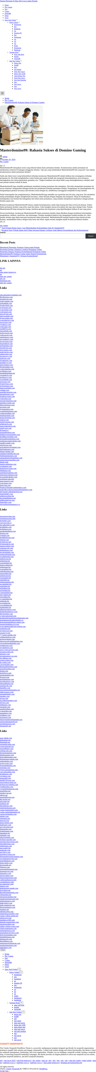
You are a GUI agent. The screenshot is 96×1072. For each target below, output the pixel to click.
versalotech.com (6, 375)
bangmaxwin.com (6, 871)
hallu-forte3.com (6, 903)
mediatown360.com (7, 920)
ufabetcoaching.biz (7, 496)
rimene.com (4, 886)
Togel (6, 18)
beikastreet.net (5, 740)
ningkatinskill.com (7, 675)
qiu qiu (2, 268)
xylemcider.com (6, 711)
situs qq (44, 1061)
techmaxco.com (6, 377)
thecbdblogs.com (6, 941)
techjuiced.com (5, 542)
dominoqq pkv (5, 281)
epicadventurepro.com (8, 401)
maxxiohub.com (6, 331)
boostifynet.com (6, 348)
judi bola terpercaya (24, 1061)
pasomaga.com (5, 717)
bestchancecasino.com (8, 468)
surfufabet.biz (5, 586)
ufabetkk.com (5, 835)
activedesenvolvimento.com (10, 447)
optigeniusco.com (6, 337)
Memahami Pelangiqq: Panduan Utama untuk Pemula (20, 247)
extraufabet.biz (5, 578)
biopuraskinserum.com (8, 878)
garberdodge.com (6, 761)
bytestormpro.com (6, 409)
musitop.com (4, 696)
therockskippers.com (7, 907)
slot (15, 67)
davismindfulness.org (8, 498)
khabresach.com (6, 939)
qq (15, 31)
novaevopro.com (6, 341)
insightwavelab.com (7, 403)
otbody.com (4, 816)
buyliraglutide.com (7, 552)
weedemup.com (6, 466)
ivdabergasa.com (6, 646)
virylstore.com (5, 776)
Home (7, 5)
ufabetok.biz (4, 601)
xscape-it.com (5, 633)
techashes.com (5, 521)
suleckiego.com (5, 948)
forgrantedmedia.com (8, 766)
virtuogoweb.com (6, 548)
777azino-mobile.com (8, 635)
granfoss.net (4, 909)
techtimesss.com (6, 774)
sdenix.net (3, 795)
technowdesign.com (7, 639)
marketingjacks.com (7, 931)
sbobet (16, 56)
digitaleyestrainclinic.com (9, 922)
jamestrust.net (5, 818)
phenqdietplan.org (6, 684)
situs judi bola (19, 54)
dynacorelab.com (6, 318)
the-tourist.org (5, 799)
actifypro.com (5, 358)
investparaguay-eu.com (8, 656)
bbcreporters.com (6, 614)
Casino (7, 11)
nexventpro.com (6, 350)
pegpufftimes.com (6, 749)
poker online (86, 1061)
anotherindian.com (7, 709)
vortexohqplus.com (7, 369)
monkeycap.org (5, 793)
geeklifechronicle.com (8, 392)
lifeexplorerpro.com (7, 405)
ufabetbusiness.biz (6, 571)
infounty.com (5, 654)
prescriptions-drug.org (8, 782)
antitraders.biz (5, 629)
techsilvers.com (5, 673)
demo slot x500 (19, 74)
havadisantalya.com (7, 525)
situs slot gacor (19, 72)
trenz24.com (4, 821)
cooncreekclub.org (7, 747)
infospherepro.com (7, 394)
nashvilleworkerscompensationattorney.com (16, 490)
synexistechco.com (7, 320)
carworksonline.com (7, 772)
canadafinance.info (7, 882)
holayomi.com (5, 485)
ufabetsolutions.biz (7, 582)
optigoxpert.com (6, 354)
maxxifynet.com (6, 314)
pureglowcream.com (7, 854)
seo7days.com (5, 852)
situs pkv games (6, 276)
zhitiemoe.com (5, 705)
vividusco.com (5, 325)
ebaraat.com (4, 540)
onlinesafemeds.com (7, 555)
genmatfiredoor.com (7, 432)
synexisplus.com (6, 310)
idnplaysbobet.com (7, 452)
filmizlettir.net (5, 742)
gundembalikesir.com (8, 531)
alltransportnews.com (8, 610)
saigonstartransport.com (8, 869)
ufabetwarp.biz (5, 559)
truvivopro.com (5, 322)
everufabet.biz (5, 603)
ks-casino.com (5, 662)
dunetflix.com (5, 688)
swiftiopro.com (5, 371)
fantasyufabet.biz (6, 565)
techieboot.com (5, 529)
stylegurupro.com (6, 386)
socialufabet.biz (5, 584)
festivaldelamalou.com (8, 757)
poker (16, 46)
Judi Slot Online (14, 61)
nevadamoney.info (7, 884)
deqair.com (4, 671)
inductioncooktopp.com (8, 475)
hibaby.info (4, 462)
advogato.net (4, 802)
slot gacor (17, 84)
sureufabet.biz (5, 590)
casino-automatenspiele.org (10, 812)
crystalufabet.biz (6, 599)
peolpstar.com (5, 768)
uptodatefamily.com (7, 694)
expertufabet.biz (6, 563)
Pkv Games (8, 7)
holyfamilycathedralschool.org (11, 492)
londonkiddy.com (6, 494)
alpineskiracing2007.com (9, 914)
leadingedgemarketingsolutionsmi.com (14, 618)
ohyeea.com (4, 703)
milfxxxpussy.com (6, 692)
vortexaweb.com (6, 335)
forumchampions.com (8, 753)
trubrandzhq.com (6, 346)
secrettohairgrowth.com (8, 859)
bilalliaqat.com (5, 471)
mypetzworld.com (6, 652)
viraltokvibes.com (6, 787)
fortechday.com (5, 502)
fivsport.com (4, 677)
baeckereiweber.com (7, 516)
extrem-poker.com (6, 660)
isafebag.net (4, 804)
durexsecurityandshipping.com (11, 641)
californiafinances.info (8, 880)
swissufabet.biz (5, 569)
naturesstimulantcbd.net (8, 722)
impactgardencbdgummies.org (11, 720)
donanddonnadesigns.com (9, 439)
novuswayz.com (6, 356)
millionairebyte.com (7, 500)
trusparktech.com (6, 344)
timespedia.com (5, 829)
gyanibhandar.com (7, 557)
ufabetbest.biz (5, 588)
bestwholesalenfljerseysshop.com (12, 622)
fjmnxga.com (5, 867)
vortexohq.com (5, 399)
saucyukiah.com (6, 738)
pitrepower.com (5, 918)
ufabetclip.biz (5, 561)
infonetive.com (5, 873)
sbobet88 (17, 59)
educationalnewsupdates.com (11, 295)
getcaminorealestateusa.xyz (10, 504)
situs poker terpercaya (8, 272)
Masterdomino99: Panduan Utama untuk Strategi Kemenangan (23, 254)
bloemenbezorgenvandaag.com (11, 857)
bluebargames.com (7, 755)
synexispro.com (6, 483)
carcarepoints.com (6, 665)
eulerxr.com (4, 420)
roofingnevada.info (7, 479)
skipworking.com (6, 823)
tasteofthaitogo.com (7, 861)
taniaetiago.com (6, 713)
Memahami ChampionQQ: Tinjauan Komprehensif (19, 256)
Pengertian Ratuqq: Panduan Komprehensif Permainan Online (23, 252)
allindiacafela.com (6, 912)
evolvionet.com (5, 308)
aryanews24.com (6, 631)
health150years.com (7, 780)
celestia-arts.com (6, 751)
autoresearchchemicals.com (10, 943)
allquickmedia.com (7, 838)
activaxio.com (5, 382)
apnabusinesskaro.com (8, 945)
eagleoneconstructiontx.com (10, 441)
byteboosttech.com (7, 544)
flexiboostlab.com (6, 367)
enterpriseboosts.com (7, 808)
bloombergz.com (6, 806)
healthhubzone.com (7, 538)
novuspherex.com (6, 339)
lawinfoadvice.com (7, 681)
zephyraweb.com (6, 333)
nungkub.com (5, 707)
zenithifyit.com (5, 329)
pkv (15, 27)
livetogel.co (4, 430)
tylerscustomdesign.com (9, 770)
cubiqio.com (4, 390)
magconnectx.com (6, 481)
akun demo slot (19, 76)
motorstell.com (5, 778)
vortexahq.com (5, 327)
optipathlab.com (6, 303)
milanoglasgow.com (7, 901)
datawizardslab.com (7, 388)
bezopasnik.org (5, 865)
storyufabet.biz (5, 595)
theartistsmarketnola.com (9, 893)
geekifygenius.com (7, 422)
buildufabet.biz (5, 607)
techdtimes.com (5, 527)
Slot (6, 9)
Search (3, 232)
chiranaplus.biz (5, 895)
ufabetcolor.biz (5, 576)
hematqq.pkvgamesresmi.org (71, 1063)
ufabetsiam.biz (5, 567)
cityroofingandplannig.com (10, 643)
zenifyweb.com (5, 428)
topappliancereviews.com (9, 933)
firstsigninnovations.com (9, 759)
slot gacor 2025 (9, 1061)
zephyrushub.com (6, 301)
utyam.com (4, 698)
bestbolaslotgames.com (8, 456)
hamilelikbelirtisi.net (7, 373)
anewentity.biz (5, 848)
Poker (7, 16)
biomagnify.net (5, 726)
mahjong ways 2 (9, 1063)
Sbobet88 (8, 13)
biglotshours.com (6, 550)
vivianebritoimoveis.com (9, 789)
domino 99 (18, 33)
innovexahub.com (6, 316)
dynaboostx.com (6, 361)
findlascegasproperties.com (10, 435)
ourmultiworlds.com (7, 744)
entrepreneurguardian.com (9, 460)
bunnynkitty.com (6, 863)
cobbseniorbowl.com (7, 637)
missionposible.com (7, 924)
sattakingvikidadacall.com (9, 454)
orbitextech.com (6, 424)
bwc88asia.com (5, 658)
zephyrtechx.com (6, 352)
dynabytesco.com (6, 384)
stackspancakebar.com (8, 897)
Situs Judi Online (10, 20)
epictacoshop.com (6, 876)
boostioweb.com (6, 299)
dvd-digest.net (5, 890)
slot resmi (17, 69)
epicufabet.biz (5, 597)
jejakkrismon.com (6, 831)
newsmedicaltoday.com (8, 477)
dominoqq (17, 25)
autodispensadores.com (8, 473)
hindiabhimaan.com (7, 937)
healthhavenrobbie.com (8, 437)
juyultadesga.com (6, 648)
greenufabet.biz (5, 574)
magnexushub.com (7, 546)
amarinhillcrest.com (7, 797)
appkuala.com (5, 850)
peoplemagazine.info (7, 519)
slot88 (16, 65)
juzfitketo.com (5, 715)
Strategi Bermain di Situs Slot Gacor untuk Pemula (18, 1)
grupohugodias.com (7, 669)
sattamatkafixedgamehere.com (11, 458)
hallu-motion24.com (7, 905)
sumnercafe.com (6, 686)
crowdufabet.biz (6, 605)
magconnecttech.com (8, 426)
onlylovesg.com (6, 445)
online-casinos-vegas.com (9, 926)
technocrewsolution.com (9, 785)
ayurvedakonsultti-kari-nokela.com (13, 626)
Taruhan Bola (13, 52)
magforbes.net (5, 791)
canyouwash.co (5, 523)
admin (5, 157)
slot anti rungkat (20, 80)
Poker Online (13, 22)
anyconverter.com (6, 827)
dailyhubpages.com (7, 449)
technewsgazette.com (8, 840)
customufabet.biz (6, 593)
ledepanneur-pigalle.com (9, 888)
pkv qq (2, 279)
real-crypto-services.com (9, 650)
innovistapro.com (6, 365)
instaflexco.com (6, 363)
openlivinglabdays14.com (9, 624)
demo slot (17, 63)
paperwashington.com (8, 464)
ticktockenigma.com (7, 418)
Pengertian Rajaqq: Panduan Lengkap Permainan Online (21, 250)
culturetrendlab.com (7, 413)
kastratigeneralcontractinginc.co (11, 620)
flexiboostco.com (6, 297)
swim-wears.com (6, 763)
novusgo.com (5, 407)
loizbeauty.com (5, 825)
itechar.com (4, 533)
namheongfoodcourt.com (9, 899)
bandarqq (17, 29)
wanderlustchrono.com (8, 411)
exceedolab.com (6, 380)
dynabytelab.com (6, 306)
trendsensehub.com (7, 416)
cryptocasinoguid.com (8, 616)
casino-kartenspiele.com (9, 810)
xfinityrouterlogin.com (8, 929)
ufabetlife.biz (5, 580)
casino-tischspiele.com (8, 814)
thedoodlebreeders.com (8, 667)
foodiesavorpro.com (7, 397)
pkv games (4, 226)
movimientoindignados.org (10, 690)
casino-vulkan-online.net (9, 916)
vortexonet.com (5, 312)
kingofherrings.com (7, 844)
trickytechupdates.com (8, 935)
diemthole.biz (5, 833)
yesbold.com (4, 535)
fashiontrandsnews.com (8, 612)
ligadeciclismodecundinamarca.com (13, 488)
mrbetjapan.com (6, 846)
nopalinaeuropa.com (7, 724)
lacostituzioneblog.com (8, 701)
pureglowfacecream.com (9, 842)
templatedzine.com (7, 679)
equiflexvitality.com (7, 443)
